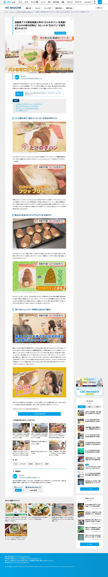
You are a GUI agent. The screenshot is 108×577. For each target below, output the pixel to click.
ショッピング (88, 2)
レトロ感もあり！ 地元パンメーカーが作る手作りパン (29, 104)
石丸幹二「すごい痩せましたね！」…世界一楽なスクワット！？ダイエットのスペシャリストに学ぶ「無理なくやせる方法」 (16, 519)
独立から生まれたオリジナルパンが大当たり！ (27, 106)
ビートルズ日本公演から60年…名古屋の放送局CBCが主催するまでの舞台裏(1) (93, 436)
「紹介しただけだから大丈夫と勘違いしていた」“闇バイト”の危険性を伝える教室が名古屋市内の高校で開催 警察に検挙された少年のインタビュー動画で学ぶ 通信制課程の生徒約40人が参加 (93, 539)
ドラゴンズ (70, 2)
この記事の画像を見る (39, 414)
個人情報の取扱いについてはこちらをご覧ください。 (18, 556)
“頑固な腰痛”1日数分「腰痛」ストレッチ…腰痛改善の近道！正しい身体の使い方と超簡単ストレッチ (93, 429)
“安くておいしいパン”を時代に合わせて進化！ (27, 108)
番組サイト (18, 490)
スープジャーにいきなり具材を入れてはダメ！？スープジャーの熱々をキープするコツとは (16, 538)
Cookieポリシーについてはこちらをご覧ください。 (17, 562)
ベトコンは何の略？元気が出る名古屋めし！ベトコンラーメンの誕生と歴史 (39, 518)
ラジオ (26, 2)
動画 (63, 2)
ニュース (43, 2)
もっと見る (89, 489)
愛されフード (39, 464)
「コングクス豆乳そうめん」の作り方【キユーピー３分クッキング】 (93, 467)
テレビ (20, 2)
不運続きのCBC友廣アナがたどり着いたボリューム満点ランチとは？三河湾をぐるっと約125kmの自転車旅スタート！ (21, 454)
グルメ (16, 464)
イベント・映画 (34, 2)
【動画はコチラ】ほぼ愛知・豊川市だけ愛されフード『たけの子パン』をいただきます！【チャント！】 (43, 93)
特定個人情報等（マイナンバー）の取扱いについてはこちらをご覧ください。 (23, 558)
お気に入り (99, 7)
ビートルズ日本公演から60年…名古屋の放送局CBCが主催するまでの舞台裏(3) (93, 421)
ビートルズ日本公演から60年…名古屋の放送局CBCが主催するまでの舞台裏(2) (93, 452)
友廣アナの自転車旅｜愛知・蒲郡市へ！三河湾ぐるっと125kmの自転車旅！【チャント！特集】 (57, 453)
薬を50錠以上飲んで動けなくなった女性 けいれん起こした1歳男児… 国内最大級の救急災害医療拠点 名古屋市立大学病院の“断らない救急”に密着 (93, 523)
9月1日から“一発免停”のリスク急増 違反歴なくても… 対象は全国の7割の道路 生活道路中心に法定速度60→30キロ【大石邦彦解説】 (93, 516)
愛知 (47, 464)
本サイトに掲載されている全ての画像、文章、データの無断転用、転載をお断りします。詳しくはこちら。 (29, 560)
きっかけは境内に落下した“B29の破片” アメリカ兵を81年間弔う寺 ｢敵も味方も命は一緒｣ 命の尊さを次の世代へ (93, 507)
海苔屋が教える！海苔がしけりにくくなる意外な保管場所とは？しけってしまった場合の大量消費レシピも (62, 519)
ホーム (6, 12)
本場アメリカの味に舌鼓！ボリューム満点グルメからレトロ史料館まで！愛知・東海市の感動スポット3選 (57, 435)
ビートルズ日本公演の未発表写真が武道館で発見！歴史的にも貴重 (93, 475)
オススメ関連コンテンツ (22, 110)
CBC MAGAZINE (13, 7)
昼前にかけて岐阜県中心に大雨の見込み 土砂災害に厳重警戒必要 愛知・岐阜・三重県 (93, 529)
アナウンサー (78, 2)
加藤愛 (31, 464)
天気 (49, 2)
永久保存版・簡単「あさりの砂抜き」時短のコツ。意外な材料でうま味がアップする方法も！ (93, 444)
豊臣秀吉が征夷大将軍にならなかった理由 (39, 452)
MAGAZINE (56, 2)
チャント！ (12, 12)
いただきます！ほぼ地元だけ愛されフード (25, 12)
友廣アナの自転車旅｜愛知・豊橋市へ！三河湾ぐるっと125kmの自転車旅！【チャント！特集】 (21, 435)
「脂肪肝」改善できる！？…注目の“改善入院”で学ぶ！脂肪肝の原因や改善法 (93, 459)
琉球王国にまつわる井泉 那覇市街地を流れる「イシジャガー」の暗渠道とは (93, 482)
